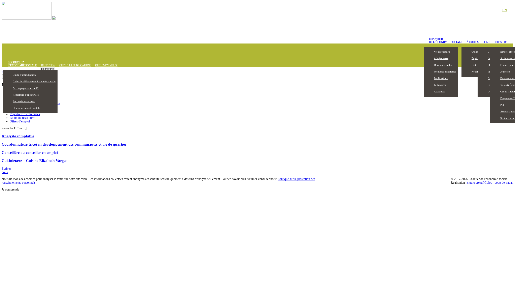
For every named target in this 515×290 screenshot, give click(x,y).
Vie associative (442, 51)
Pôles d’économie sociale (26, 108)
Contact (491, 10)
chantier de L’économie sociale (445, 40)
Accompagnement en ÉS (26, 88)
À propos (473, 42)
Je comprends (10, 189)
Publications (441, 78)
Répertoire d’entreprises (26, 94)
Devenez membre (443, 64)
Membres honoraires (445, 71)
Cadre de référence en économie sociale (34, 81)
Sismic (487, 42)
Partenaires (440, 84)
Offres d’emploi (106, 65)
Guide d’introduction (24, 74)
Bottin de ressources (24, 101)
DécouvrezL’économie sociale (22, 64)
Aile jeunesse (441, 58)
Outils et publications (75, 65)
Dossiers (501, 42)
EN (504, 10)
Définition (48, 65)
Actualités (439, 91)
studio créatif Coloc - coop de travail (490, 182)
